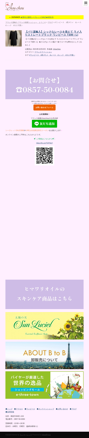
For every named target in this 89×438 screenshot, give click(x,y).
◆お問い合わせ (62, 409)
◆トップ (8, 409)
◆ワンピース (30, 409)
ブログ (50, 22)
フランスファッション (43, 52)
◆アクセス (18, 409)
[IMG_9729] (44, 385)
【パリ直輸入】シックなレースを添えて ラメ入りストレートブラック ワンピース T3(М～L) (53, 33)
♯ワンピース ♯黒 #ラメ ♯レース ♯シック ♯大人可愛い (52, 55)
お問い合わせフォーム (45, 107)
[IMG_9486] (44, 355)
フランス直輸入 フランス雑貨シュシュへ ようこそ (25, 22)
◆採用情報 (9, 412)
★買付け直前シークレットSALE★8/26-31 (37, 17)
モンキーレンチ (26, 435)
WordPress (46, 435)
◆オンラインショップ (45, 409)
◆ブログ (73, 409)
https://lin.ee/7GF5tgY (44, 143)
